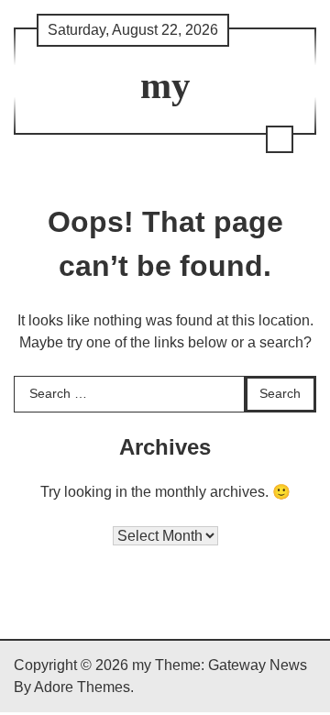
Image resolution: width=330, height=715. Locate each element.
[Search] (279, 139)
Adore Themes (82, 687)
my (165, 85)
